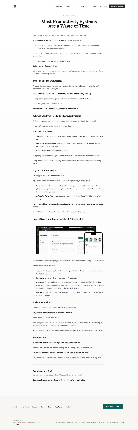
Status (83, 422)
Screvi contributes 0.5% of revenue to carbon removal (26, 422)
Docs (88, 422)
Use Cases (70, 422)
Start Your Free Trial (117, 6)
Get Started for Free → (113, 406)
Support (77, 422)
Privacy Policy (121, 422)
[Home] (15, 6)
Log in (105, 6)
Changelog (94, 422)
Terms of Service (111, 422)
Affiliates (101, 422)
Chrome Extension (60, 422)
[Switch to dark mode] (100, 6)
